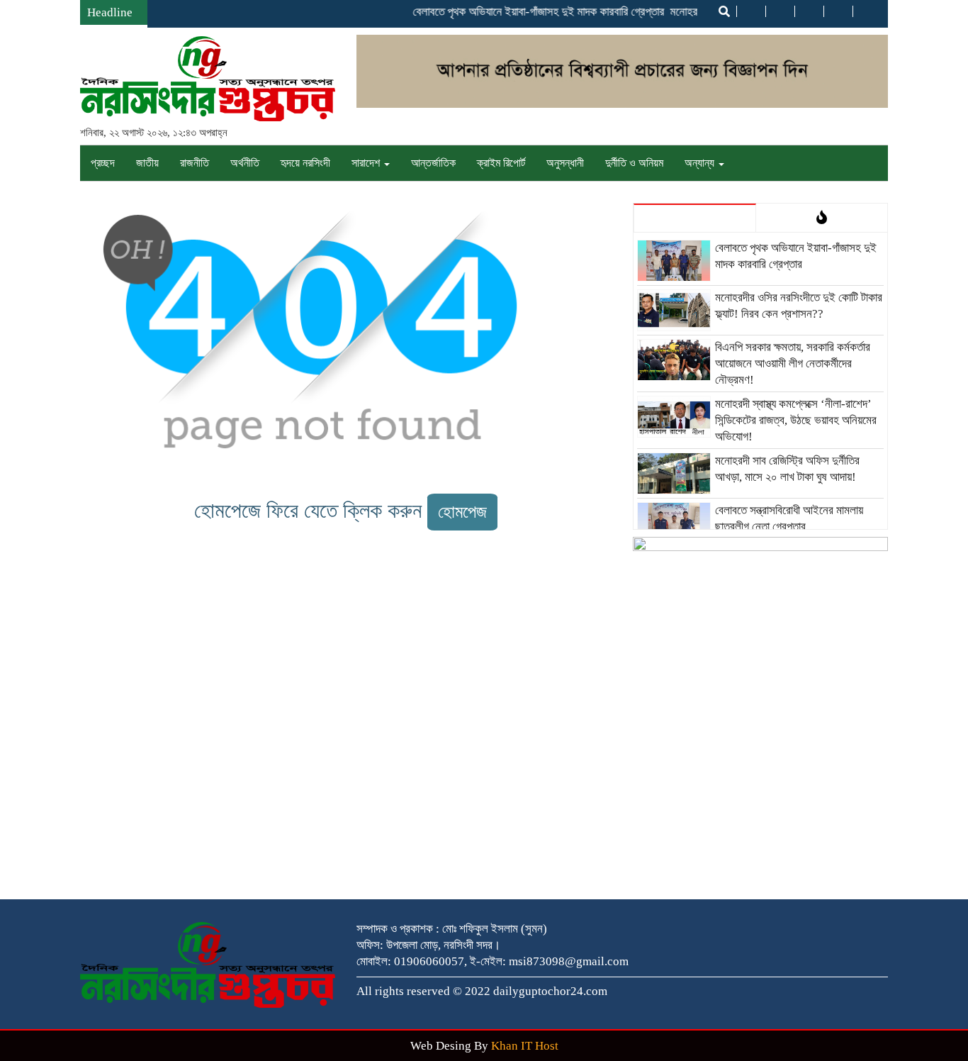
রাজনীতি (194, 163)
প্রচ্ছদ (103, 163)
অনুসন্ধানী (565, 163)
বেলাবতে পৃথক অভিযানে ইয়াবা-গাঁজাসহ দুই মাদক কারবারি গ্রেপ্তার (529, 11)
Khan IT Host (524, 1045)
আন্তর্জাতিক (433, 163)
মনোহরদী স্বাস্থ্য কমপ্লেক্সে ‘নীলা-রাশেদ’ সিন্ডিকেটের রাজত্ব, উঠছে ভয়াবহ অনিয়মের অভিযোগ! (796, 420)
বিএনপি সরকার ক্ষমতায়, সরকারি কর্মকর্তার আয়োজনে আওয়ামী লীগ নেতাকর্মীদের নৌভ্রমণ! (792, 363)
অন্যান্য (701, 163)
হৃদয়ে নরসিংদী (305, 163)
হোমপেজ (462, 511)
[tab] (695, 218)
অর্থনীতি (244, 163)
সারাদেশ (367, 163)
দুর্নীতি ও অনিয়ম (634, 163)
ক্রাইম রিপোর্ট (501, 163)
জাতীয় (147, 163)
